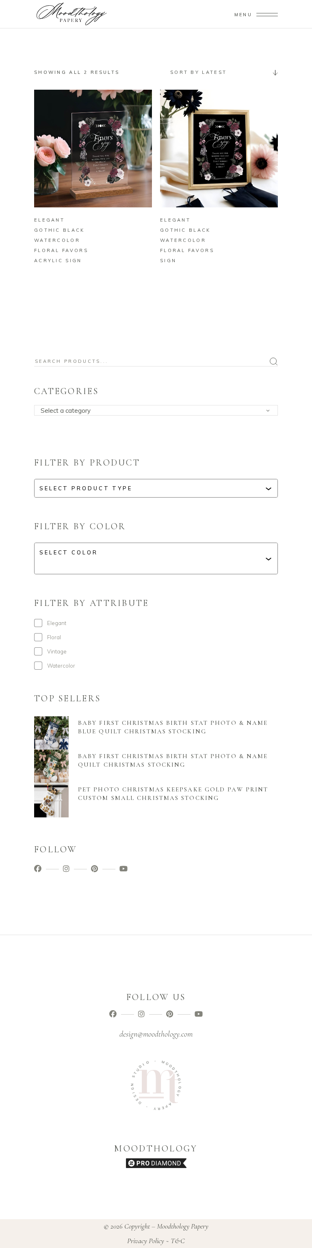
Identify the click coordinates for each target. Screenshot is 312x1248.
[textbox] (159, 411)
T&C (178, 1240)
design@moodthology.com (156, 1034)
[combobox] (221, 72)
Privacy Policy (145, 1240)
